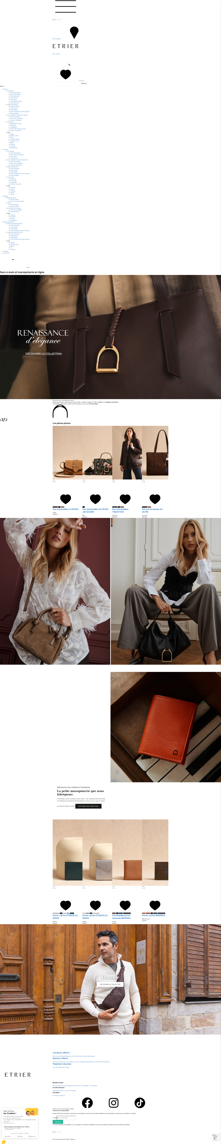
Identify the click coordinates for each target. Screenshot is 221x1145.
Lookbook (6, 253)
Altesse (12, 242)
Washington (13, 220)
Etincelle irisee (14, 244)
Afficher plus (13, 147)
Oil (11, 247)
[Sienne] (55, 591)
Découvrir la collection (110, 984)
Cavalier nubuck (15, 139)
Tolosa (12, 194)
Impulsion (13, 191)
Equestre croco (14, 141)
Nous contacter (57, 1085)
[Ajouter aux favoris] (66, 505)
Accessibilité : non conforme (89, 1085)
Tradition (12, 249)
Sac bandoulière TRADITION (120, 510)
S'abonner (58, 1122)
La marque (56, 1095)
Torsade (12, 146)
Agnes (12, 134)
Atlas (11, 137)
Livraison (64, 1085)
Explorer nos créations (88, 806)
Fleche (12, 189)
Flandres (12, 187)
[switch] (215, 1138)
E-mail (55, 1118)
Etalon (12, 142)
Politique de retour (72, 1085)
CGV (79, 1085)
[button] (166, 470)
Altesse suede (14, 135)
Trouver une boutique (69, 1090)
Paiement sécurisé (58, 1090)
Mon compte (56, 54)
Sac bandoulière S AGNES (65, 509)
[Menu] (218, 1134)
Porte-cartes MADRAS (153, 915)
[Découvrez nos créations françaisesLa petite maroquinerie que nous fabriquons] (165, 727)
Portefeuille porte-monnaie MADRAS (121, 916)
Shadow (12, 144)
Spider (12, 192)
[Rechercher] (66, 67)
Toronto (12, 218)
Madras (12, 246)
